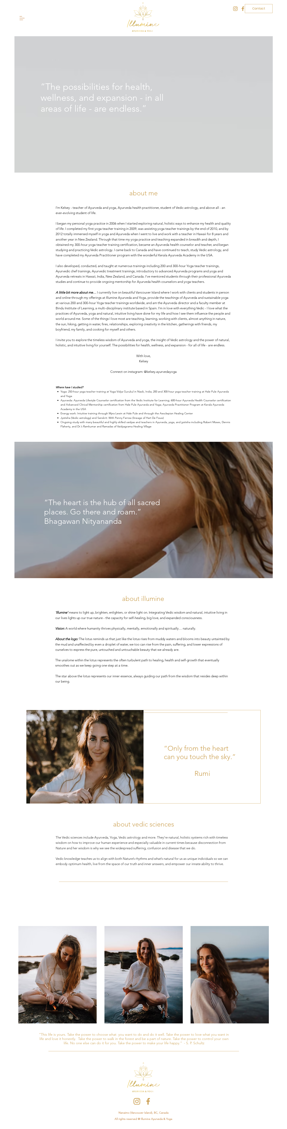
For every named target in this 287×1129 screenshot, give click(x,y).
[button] (22, 18)
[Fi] (243, 8)
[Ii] (235, 8)
